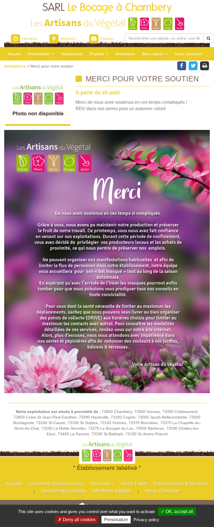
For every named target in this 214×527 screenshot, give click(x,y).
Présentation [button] (39, 54)
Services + (103, 484)
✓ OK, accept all (177, 511)
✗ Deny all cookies (77, 519)
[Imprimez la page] (205, 65)
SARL (107, 7)
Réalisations (71, 54)
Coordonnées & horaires (181, 484)
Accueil (14, 54)
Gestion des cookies (64, 491)
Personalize (116, 519)
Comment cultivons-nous (56, 484)
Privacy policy (146, 519)
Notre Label (134, 484)
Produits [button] (97, 54)
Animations (125, 54)
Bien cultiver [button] (153, 54)
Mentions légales (112, 491)
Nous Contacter (188, 54)
